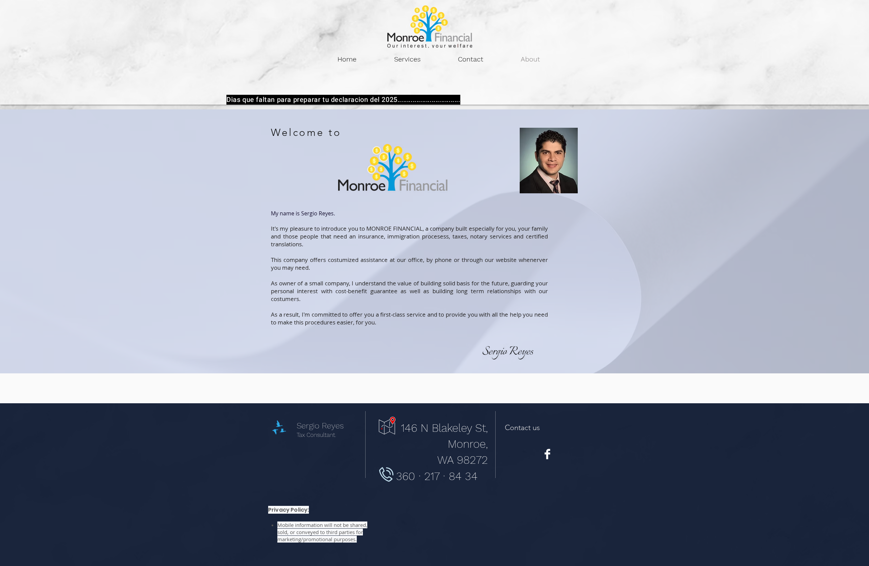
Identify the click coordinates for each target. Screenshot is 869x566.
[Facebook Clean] (547, 454)
